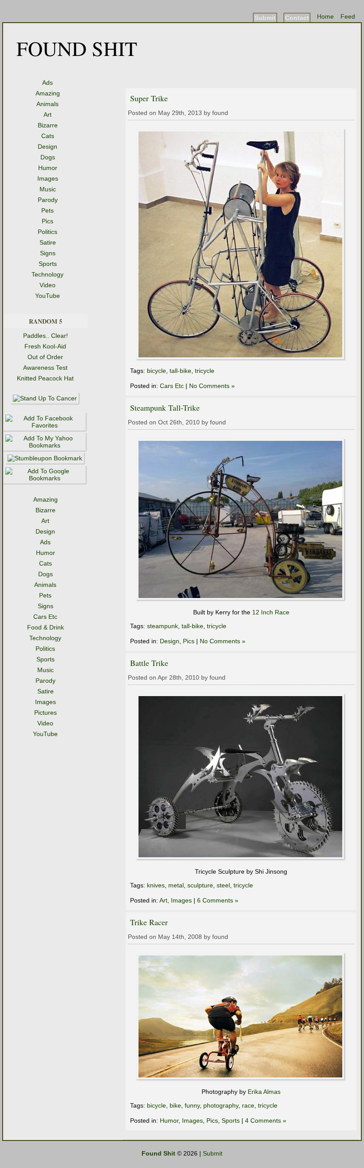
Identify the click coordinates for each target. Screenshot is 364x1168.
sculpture (200, 885)
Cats (47, 135)
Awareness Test (45, 367)
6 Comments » (217, 900)
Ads (47, 82)
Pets (47, 210)
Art (47, 114)
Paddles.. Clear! (45, 335)
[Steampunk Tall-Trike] (241, 599)
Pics (47, 221)
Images (47, 178)
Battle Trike (149, 662)
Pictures (45, 712)
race (248, 1105)
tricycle (204, 370)
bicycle (156, 370)
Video (47, 285)
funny (192, 1105)
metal (176, 885)
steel (223, 885)
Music (48, 189)
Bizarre (48, 125)
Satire (48, 242)
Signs (47, 253)
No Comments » (212, 385)
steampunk (162, 626)
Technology (47, 274)
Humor (47, 167)
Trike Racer (149, 922)
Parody (48, 199)
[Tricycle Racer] (241, 1078)
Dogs (47, 157)
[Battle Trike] (241, 858)
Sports (48, 263)
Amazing (48, 93)
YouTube (47, 295)
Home (325, 16)
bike (175, 1105)
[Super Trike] (241, 358)
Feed (347, 16)
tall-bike (180, 370)
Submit (265, 17)
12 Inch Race (270, 612)
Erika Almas (264, 1091)
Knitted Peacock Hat (45, 378)
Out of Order (45, 356)
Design (47, 146)
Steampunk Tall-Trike (165, 407)
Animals (47, 103)
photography (220, 1105)
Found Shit (76, 48)
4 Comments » (265, 1120)
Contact (297, 17)
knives (156, 885)
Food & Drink (45, 627)
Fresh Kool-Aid (45, 346)
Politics (47, 231)
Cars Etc (172, 385)
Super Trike (149, 98)
